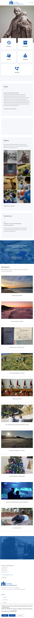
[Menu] (32, 2)
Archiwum (5, 599)
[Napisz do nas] (4, 578)
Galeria (4, 602)
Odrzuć (12, 615)
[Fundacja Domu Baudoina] (16, 2)
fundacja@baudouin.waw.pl (8, 574)
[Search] (29, 2)
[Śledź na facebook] (2, 578)
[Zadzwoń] (6, 578)
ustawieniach (13, 610)
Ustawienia (20, 615)
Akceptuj (5, 615)
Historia (4, 597)
